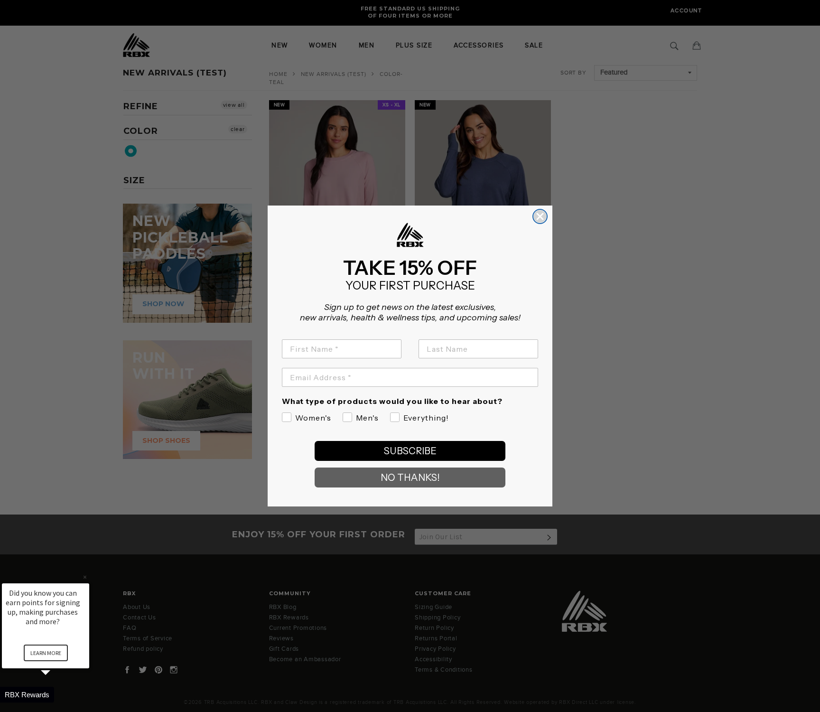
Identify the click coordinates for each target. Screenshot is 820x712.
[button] (57, 695)
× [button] (85, 576)
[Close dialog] (540, 216)
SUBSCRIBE (410, 451)
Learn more (45, 652)
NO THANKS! (410, 477)
